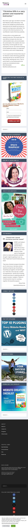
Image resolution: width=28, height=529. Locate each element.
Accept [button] (13, 525)
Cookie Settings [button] (6, 525)
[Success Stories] (14, 368)
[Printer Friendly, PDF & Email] (23, 65)
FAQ (2, 452)
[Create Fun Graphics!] (14, 211)
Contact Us (3, 429)
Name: (8, 108)
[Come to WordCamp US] (14, 187)
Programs (3, 431)
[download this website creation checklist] (14, 410)
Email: (8, 112)
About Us (3, 426)
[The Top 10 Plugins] (14, 333)
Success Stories (4, 449)
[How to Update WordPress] (14, 146)
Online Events (4, 434)
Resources (3, 454)
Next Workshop (4, 447)
